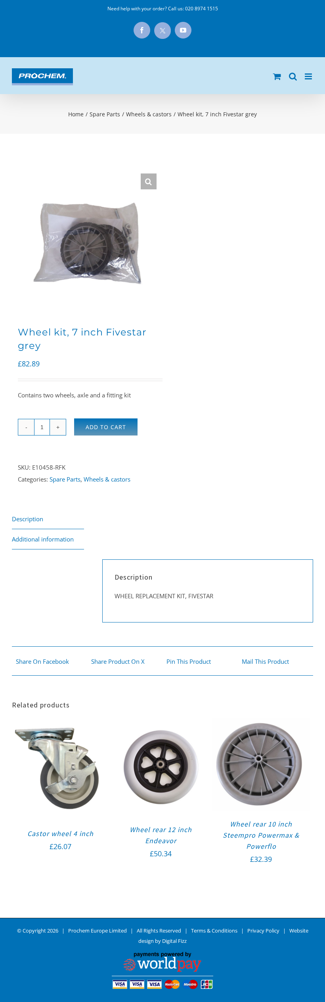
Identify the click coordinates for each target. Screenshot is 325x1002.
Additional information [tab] (43, 539)
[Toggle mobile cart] (277, 76)
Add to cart (106, 427)
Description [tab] (27, 519)
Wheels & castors (107, 479)
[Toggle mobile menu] (309, 76)
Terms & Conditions (214, 930)
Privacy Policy (263, 930)
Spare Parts (65, 479)
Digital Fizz (174, 940)
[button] (149, 181)
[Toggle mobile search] (293, 76)
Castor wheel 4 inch (60, 833)
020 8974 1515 (201, 8)
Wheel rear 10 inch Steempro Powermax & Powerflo (261, 835)
